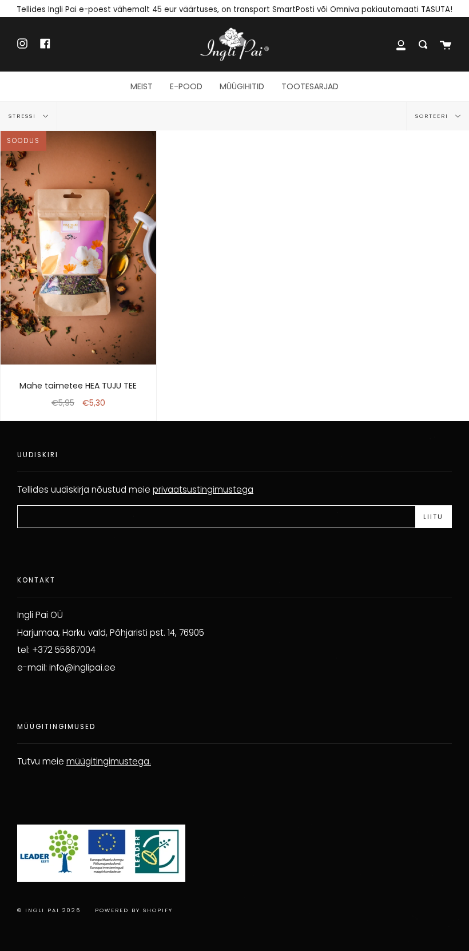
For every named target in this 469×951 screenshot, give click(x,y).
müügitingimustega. (108, 761)
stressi (24, 116)
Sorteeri (433, 116)
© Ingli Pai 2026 (49, 910)
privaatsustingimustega (203, 490)
